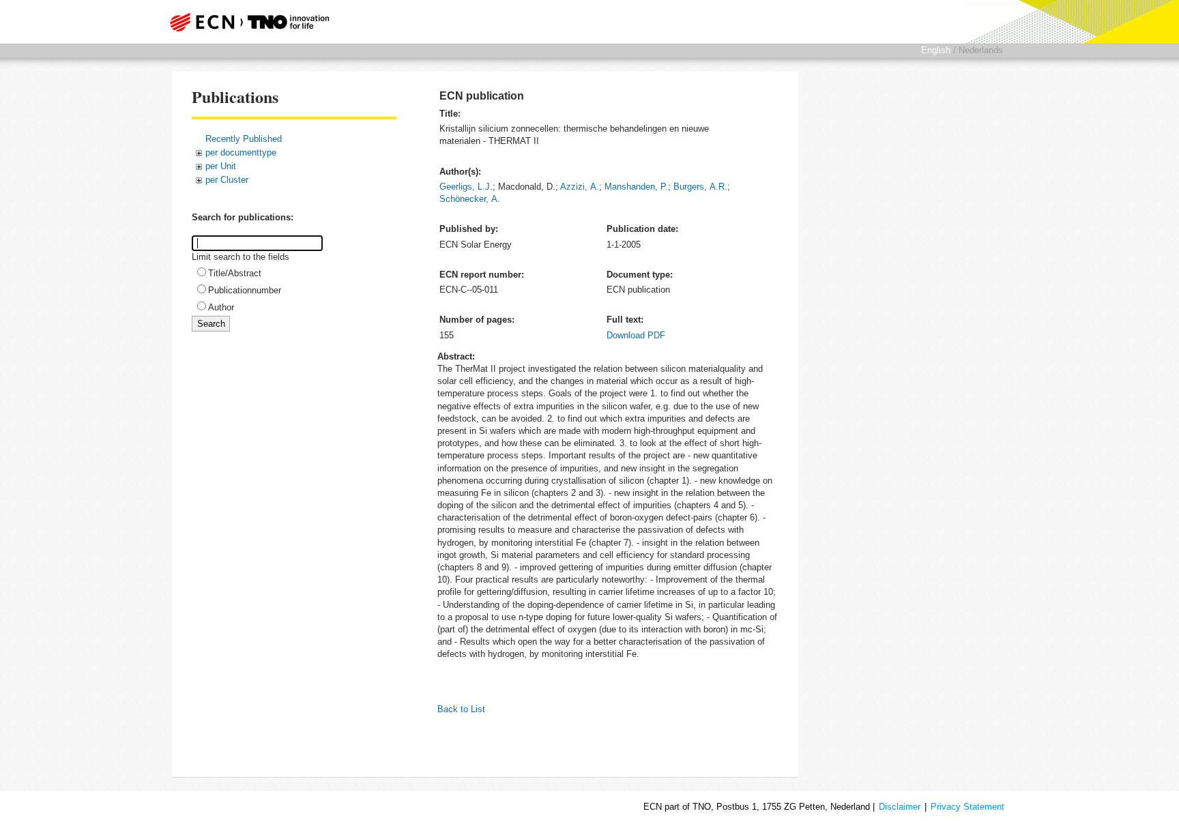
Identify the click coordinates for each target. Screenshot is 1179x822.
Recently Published (243, 139)
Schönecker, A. (469, 199)
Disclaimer (899, 807)
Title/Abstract (234, 273)
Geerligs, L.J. (466, 186)
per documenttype (240, 152)
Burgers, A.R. (700, 186)
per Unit (220, 166)
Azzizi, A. (579, 186)
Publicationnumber (244, 290)
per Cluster (226, 180)
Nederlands (981, 50)
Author (221, 307)
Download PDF (636, 335)
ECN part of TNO (245, 22)
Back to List (461, 709)
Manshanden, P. (636, 186)
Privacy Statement (967, 807)
